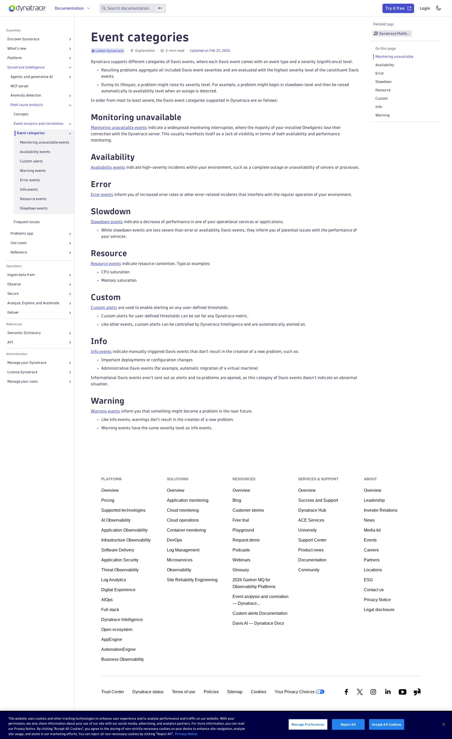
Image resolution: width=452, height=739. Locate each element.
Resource (383, 90)
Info (378, 107)
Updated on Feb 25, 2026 (210, 50)
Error (379, 73)
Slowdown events (34, 208)
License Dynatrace (22, 372)
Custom (381, 98)
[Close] (70, 67)
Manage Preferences (307, 724)
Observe (14, 284)
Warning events (33, 171)
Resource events (33, 199)
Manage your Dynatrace (26, 362)
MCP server (19, 86)
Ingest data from (21, 275)
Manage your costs (22, 381)
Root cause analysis (26, 105)
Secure (13, 294)
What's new (16, 48)
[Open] (70, 39)
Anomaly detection (25, 95)
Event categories (30, 133)
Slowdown (383, 81)
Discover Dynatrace (23, 39)
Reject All (348, 724)
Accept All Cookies (386, 724)
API (10, 342)
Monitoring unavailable (394, 56)
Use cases (18, 243)
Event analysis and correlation (38, 124)
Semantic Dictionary (24, 333)
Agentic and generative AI (31, 76)
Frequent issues (27, 222)
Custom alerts (31, 161)
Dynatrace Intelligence (25, 67)
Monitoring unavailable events (44, 142)
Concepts (21, 114)
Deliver (13, 312)
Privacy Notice (186, 733)
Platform (14, 58)
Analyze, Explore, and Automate (33, 303)
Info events (29, 189)
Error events (30, 180)
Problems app (21, 233)
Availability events (35, 152)
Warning (382, 115)
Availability (384, 65)
